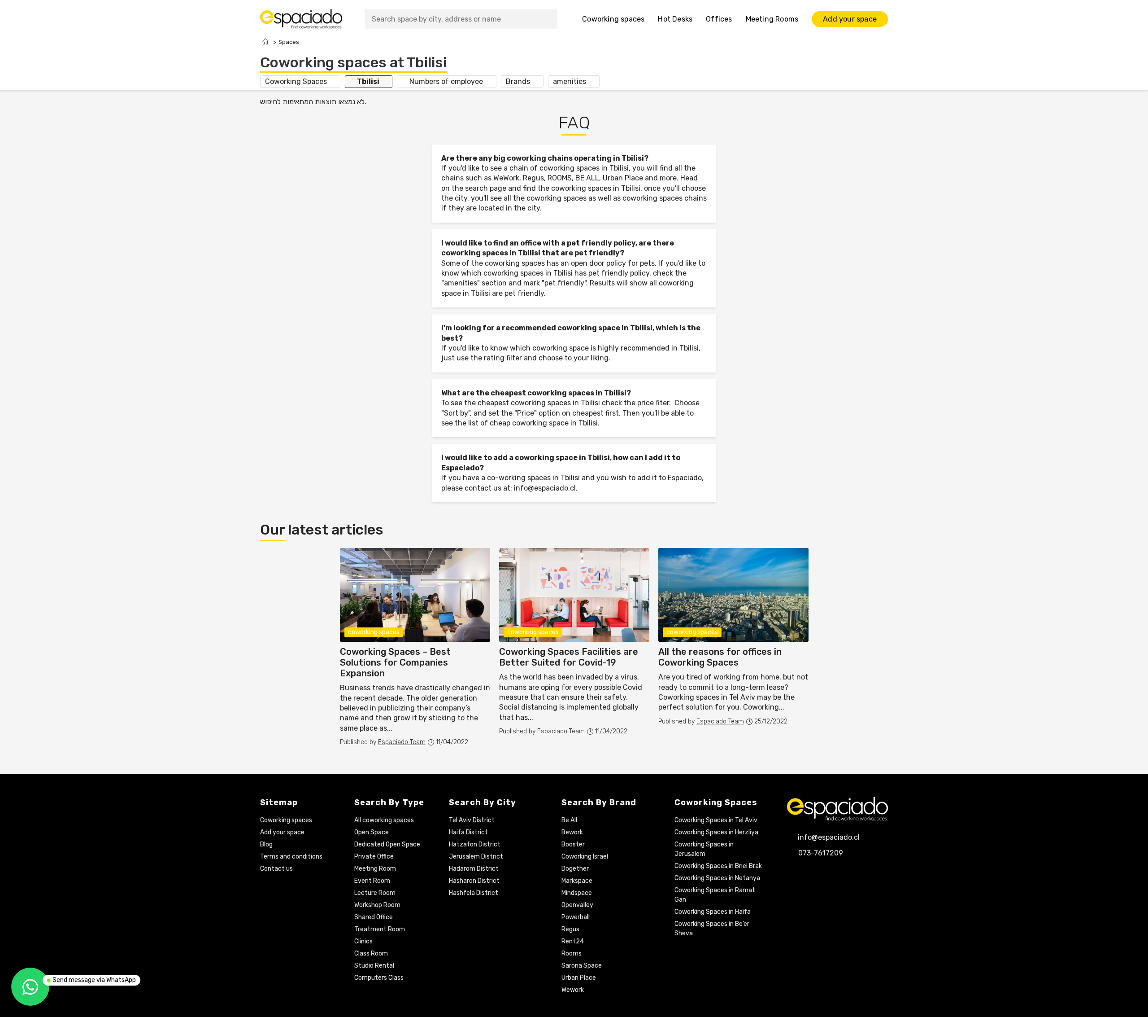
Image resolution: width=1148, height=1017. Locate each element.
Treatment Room (379, 929)
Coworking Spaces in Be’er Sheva (711, 928)
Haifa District (468, 832)
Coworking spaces (286, 820)
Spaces (288, 42)
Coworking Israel (584, 856)
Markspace (576, 881)
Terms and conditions (291, 856)
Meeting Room (375, 868)
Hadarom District (474, 868)
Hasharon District (474, 881)
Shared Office (373, 917)
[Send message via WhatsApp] (30, 987)
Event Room (372, 881)
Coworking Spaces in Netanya (717, 878)
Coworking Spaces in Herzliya (716, 832)
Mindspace (576, 893)
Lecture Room (375, 893)
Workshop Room (377, 905)
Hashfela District (473, 893)
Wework (572, 990)
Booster (573, 844)
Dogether (575, 868)
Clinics (363, 941)
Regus (570, 929)
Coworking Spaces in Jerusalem (704, 849)
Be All (569, 820)
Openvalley (577, 905)
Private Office (374, 856)
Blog (266, 844)
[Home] (265, 42)
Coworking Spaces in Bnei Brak (718, 866)
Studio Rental (374, 965)
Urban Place (578, 978)
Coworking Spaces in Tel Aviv (715, 820)
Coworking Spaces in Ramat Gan (714, 894)
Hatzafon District (474, 844)
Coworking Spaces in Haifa (712, 912)
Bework (572, 832)
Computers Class (379, 978)
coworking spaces (692, 632)
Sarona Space (581, 965)
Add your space (282, 832)
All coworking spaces (384, 820)
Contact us (276, 868)
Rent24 (572, 941)
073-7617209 (820, 853)
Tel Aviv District (472, 820)
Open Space (371, 832)
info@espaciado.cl (545, 488)
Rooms (571, 953)
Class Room (371, 953)
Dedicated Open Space (387, 844)
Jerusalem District (476, 856)
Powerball (575, 917)
